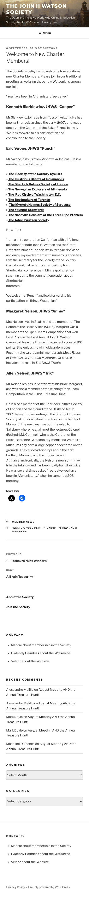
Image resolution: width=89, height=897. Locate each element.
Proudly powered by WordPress (49, 887)
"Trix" (64, 527)
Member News (23, 521)
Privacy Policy (15, 887)
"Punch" (50, 527)
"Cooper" (34, 527)
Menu (47, 33)
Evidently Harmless (25, 653)
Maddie (16, 645)
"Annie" (18, 527)
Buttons (50, 48)
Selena (16, 661)
